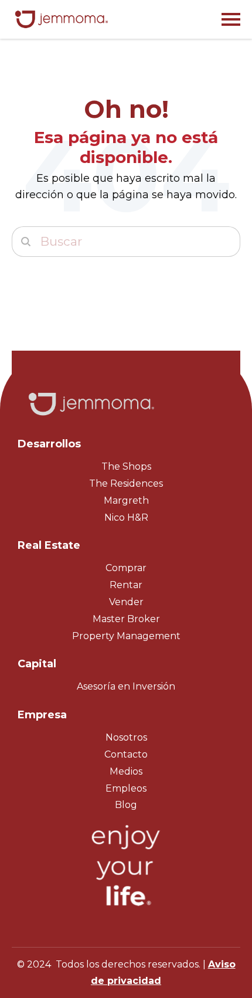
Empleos (126, 788)
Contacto (126, 754)
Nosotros (126, 737)
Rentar (126, 584)
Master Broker (126, 618)
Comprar (126, 567)
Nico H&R (126, 517)
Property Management (126, 635)
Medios (126, 771)
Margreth (126, 500)
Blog (126, 804)
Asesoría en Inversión (126, 686)
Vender (126, 601)
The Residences (126, 483)
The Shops (126, 466)
